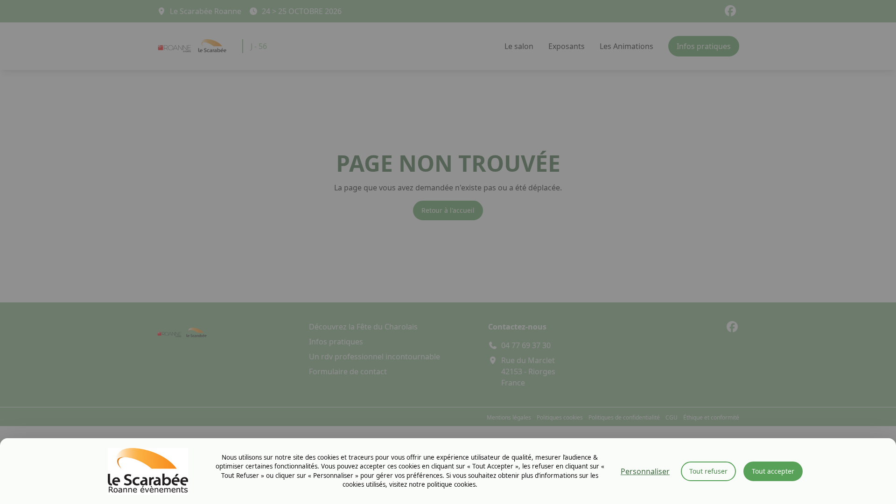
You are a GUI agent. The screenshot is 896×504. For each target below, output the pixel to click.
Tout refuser (708, 471)
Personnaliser (645, 471)
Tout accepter (773, 471)
